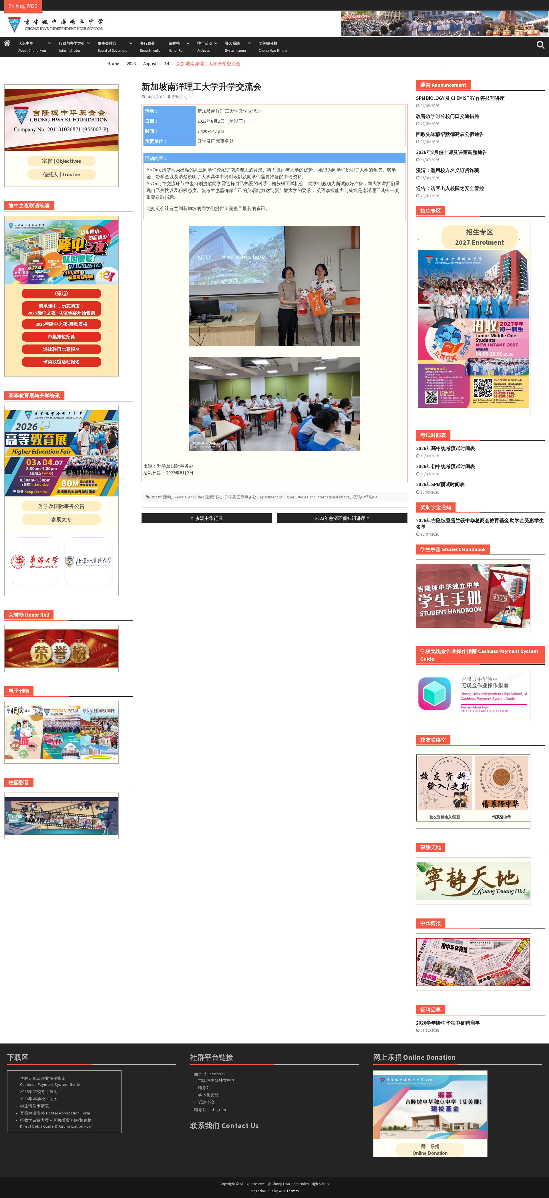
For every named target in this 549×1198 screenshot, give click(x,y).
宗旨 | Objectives (61, 161)
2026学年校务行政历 (39, 1091)
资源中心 (206, 1101)
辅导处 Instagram (210, 1109)
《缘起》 (61, 293)
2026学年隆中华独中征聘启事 (448, 1023)
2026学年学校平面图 (39, 1098)
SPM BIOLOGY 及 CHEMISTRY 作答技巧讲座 (460, 98)
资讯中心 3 (181, 96)
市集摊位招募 (61, 336)
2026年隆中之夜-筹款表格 (61, 324)
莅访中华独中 (365, 497)
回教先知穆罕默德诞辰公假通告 (450, 134)
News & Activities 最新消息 (197, 497)
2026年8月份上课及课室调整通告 (451, 152)
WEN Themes (289, 1191)
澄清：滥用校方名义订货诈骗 (447, 170)
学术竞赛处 (208, 1094)
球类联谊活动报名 (61, 362)
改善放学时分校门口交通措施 (447, 116)
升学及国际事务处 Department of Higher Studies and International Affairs (287, 497)
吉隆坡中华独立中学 (217, 1080)
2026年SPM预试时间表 (440, 484)
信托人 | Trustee (61, 174)
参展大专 (61, 519)
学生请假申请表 (34, 1105)
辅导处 (204, 1087)
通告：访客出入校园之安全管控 (450, 188)
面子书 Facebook (210, 1073)
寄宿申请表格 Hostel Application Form (55, 1113)
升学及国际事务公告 (61, 506)
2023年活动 (161, 497)
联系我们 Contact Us (224, 1125)
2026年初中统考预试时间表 (445, 466)
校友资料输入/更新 (444, 817)
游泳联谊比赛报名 (61, 349)
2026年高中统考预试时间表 (445, 448)
